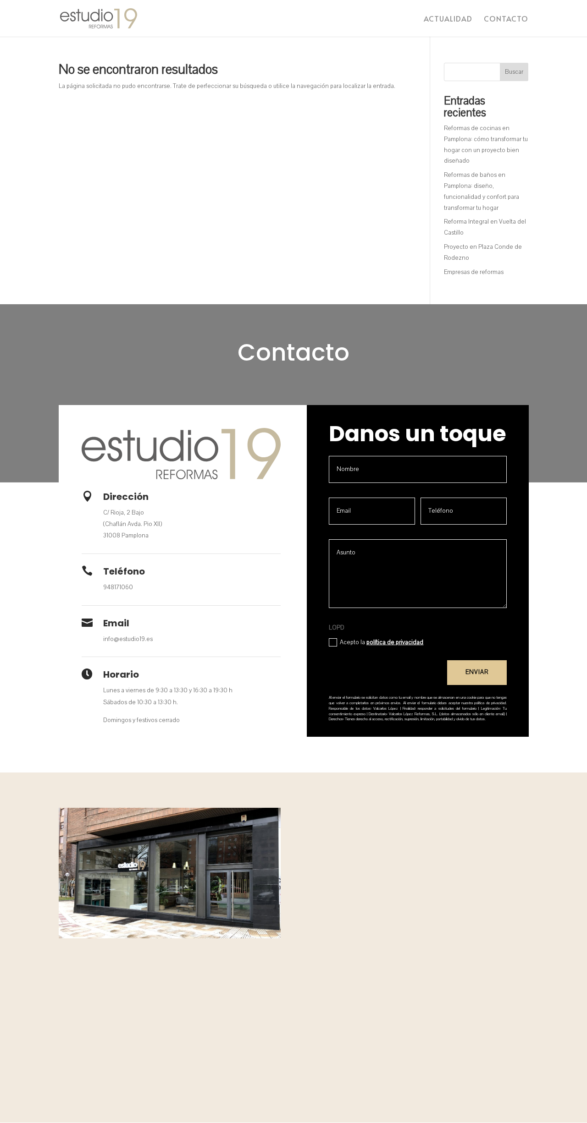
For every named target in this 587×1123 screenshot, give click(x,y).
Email (116, 623)
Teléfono (124, 571)
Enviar (476, 672)
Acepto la (381, 642)
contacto (506, 19)
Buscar (514, 72)
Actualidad (448, 19)
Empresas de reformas (474, 272)
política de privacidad (394, 642)
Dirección (126, 496)
